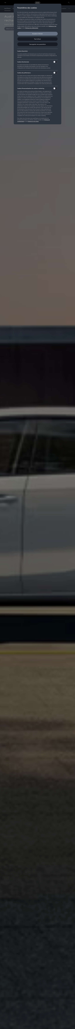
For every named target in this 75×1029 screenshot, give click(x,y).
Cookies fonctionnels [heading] (23, 62)
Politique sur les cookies (33, 121)
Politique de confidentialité (31, 28)
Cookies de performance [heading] (24, 72)
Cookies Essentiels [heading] (22, 51)
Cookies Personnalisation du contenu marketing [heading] (30, 88)
